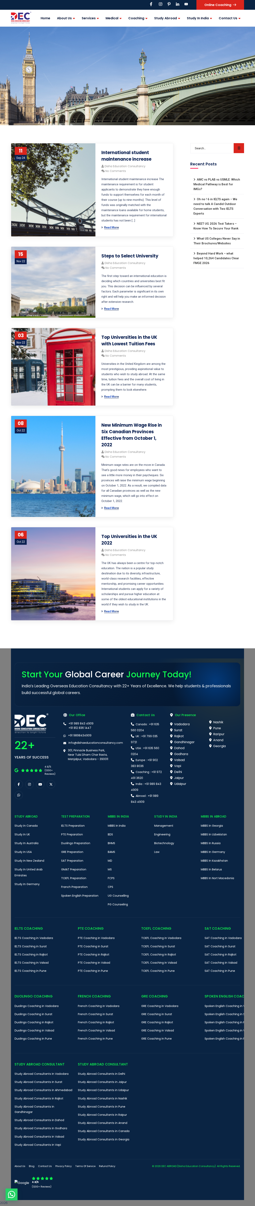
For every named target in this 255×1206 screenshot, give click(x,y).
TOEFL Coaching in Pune (158, 971)
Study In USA (23, 852)
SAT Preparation (72, 861)
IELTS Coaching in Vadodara (34, 938)
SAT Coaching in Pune (220, 971)
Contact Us (45, 1166)
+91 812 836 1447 (80, 728)
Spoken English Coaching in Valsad (228, 1030)
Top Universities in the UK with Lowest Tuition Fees (129, 340)
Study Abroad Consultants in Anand (102, 1123)
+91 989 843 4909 (81, 723)
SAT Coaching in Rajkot (220, 954)
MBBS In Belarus (211, 869)
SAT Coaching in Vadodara (223, 938)
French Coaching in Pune (95, 1039)
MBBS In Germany (213, 852)
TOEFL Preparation (73, 878)
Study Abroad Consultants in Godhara (41, 1128)
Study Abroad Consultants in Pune (101, 1107)
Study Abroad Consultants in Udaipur (103, 1090)
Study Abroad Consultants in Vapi (38, 1145)
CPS (110, 887)
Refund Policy (107, 1166)
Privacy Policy (63, 1166)
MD (110, 861)
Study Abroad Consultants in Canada (103, 1131)
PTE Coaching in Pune (93, 971)
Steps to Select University (129, 256)
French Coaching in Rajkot (96, 1022)
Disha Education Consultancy (125, 166)
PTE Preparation (72, 834)
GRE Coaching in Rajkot (157, 1022)
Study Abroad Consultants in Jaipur (102, 1082)
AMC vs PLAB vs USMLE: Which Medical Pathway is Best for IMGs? (216, 184)
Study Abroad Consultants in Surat (38, 1082)
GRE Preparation (72, 852)
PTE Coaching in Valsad (94, 963)
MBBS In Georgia (212, 826)
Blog (31, 1166)
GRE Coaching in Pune (156, 1039)
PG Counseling (118, 904)
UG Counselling (118, 896)
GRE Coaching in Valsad (157, 1030)
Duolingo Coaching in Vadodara (37, 1006)
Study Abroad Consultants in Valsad (39, 1137)
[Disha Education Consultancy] (21, 18)
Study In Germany (27, 884)
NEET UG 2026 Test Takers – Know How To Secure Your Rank (215, 226)
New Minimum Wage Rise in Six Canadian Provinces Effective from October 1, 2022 (131, 435)
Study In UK (22, 834)
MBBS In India (117, 826)
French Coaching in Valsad (96, 1030)
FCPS (111, 878)
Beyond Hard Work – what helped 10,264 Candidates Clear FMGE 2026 (216, 258)
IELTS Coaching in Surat (31, 946)
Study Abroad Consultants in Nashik (102, 1098)
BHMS (111, 843)
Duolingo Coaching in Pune (33, 1039)
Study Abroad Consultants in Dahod (39, 1120)
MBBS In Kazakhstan (214, 861)
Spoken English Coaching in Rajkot (228, 1022)
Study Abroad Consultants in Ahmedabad (43, 1090)
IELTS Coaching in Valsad (32, 963)
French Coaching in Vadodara (98, 1006)
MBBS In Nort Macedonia (217, 878)
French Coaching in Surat (95, 1014)
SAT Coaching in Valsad (221, 963)
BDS (110, 834)
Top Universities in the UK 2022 (129, 539)
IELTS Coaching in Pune (30, 971)
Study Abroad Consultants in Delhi (101, 1074)
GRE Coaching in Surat (156, 1014)
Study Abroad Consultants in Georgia (103, 1139)
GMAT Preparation (73, 869)
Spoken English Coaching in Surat (228, 1014)
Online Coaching (217, 5)
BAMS (111, 852)
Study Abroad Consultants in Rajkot (39, 1098)
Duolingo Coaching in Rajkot (34, 1022)
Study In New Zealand (29, 861)
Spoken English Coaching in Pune (227, 1039)
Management (163, 826)
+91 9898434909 (79, 735)
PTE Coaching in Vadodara (96, 938)
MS (110, 869)
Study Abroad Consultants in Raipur (102, 1115)
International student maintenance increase (126, 156)
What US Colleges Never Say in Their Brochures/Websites (216, 241)
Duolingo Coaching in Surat (33, 1014)
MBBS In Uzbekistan (214, 834)
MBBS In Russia (211, 843)
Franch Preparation (74, 887)
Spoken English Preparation (79, 896)
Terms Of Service (85, 1166)
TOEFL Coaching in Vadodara (161, 938)
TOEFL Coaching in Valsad (159, 963)
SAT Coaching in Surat (220, 946)
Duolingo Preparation (75, 843)
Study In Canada (26, 826)
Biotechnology (164, 843)
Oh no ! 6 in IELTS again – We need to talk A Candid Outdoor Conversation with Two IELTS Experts (215, 206)
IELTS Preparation (73, 826)
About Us (20, 1166)
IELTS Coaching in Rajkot (31, 954)
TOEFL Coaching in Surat (158, 946)
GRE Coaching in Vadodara (159, 1006)
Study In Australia (26, 843)
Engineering (162, 834)
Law (156, 852)
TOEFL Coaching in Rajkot (158, 954)
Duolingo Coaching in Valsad (34, 1030)
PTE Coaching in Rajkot (93, 954)
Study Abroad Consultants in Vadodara (42, 1074)
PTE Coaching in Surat (93, 946)
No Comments (115, 171)
